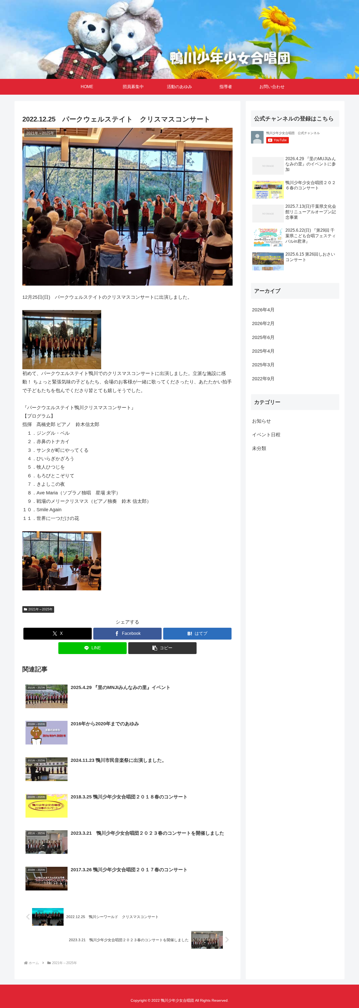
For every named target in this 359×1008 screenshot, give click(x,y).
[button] (162, 648)
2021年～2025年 (40, 609)
